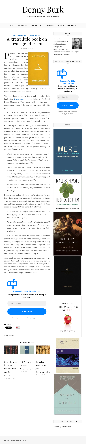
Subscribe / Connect (67, 25)
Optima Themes (21, 440)
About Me (22, 25)
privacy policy (30, 318)
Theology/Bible (34, 35)
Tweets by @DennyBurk (62, 426)
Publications (36, 25)
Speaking (50, 25)
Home (12, 25)
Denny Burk (43, 9)
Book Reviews (19, 35)
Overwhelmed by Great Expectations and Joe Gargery (10, 369)
